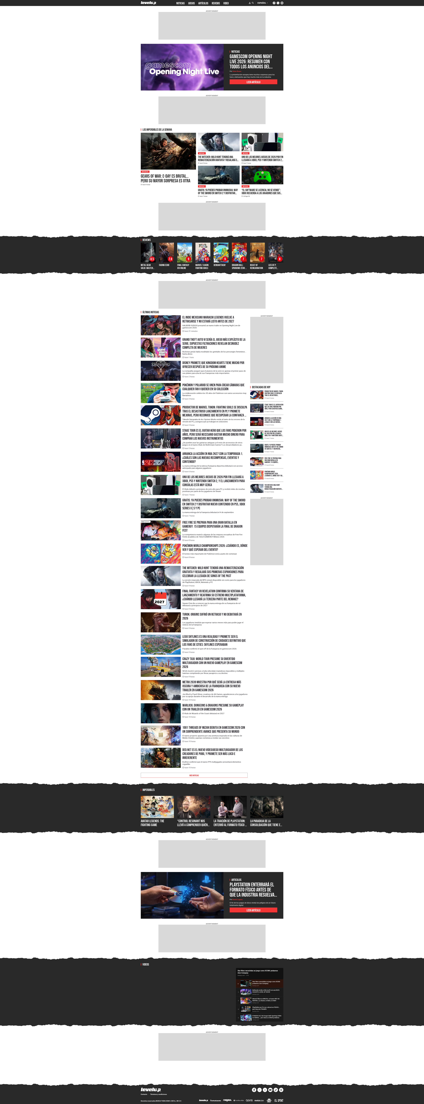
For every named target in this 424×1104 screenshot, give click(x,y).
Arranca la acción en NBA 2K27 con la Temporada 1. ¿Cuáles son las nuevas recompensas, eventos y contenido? (212, 457)
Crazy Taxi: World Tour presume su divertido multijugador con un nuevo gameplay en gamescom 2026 (212, 662)
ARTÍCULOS (203, 3)
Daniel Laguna (237, 899)
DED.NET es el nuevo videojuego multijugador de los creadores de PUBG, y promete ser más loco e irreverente (212, 753)
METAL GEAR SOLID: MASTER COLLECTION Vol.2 (148, 268)
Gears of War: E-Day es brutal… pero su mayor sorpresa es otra (165, 178)
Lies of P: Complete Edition (272, 268)
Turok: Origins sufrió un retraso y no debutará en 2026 (212, 616)
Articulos (145, 171)
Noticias (201, 153)
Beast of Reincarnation (256, 266)
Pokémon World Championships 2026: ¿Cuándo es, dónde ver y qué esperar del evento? (215, 547)
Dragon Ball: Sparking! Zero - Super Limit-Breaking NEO (239, 269)
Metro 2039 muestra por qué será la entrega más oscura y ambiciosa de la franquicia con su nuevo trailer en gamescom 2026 (211, 686)
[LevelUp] (203, 1100)
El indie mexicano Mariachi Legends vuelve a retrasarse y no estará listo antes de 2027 (208, 319)
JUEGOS (191, 3)
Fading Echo (164, 265)
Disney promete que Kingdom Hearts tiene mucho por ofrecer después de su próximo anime (213, 364)
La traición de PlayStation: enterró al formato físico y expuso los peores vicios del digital (230, 827)
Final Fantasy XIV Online (183, 266)
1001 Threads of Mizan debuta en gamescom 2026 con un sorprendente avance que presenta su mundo (213, 729)
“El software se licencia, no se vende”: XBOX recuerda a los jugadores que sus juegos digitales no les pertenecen (261, 193)
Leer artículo (253, 82)
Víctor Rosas (236, 71)
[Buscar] (253, 3)
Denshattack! (220, 265)
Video (226, 3)
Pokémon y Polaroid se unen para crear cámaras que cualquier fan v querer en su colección (213, 387)
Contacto (144, 1094)
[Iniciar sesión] (250, 3)
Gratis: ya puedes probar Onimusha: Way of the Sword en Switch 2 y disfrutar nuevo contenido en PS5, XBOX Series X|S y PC (218, 194)
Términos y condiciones (158, 1094)
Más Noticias (194, 775)
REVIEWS (216, 3)
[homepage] (148, 3)
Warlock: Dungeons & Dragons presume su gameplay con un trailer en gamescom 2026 (213, 707)
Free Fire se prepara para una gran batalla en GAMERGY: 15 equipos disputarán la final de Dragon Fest (212, 526)
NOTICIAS (180, 3)
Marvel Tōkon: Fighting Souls (202, 266)
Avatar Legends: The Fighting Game (152, 823)
